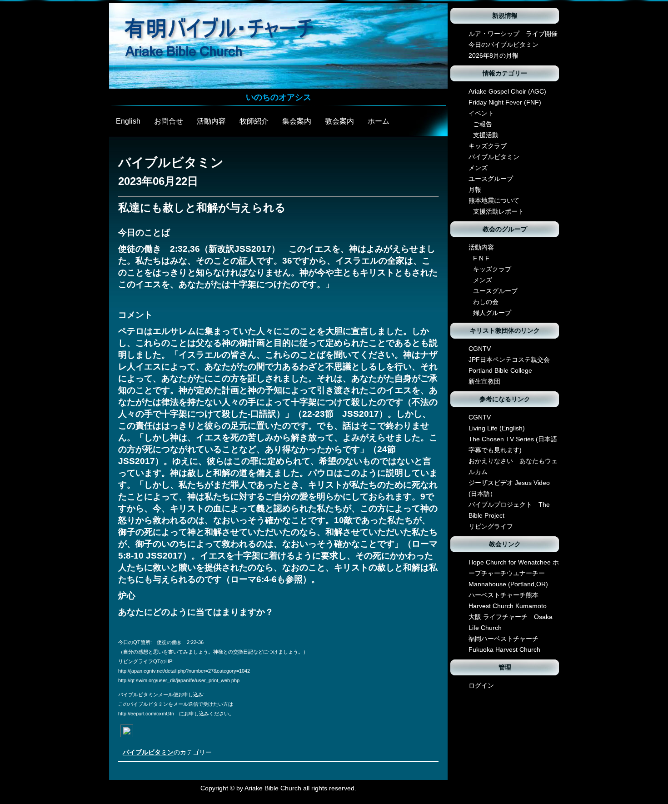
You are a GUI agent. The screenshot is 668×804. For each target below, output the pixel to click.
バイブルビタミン (148, 752)
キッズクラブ (488, 146)
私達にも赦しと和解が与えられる (202, 207)
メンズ (478, 167)
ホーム (378, 121)
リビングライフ (491, 526)
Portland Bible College (500, 370)
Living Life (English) (497, 428)
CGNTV (480, 348)
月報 (475, 189)
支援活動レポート (498, 211)
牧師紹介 (254, 121)
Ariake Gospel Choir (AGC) (507, 91)
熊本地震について (494, 200)
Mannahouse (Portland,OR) (508, 584)
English (128, 121)
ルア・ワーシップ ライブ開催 (513, 33)
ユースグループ (491, 178)
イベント (481, 113)
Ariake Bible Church (272, 788)
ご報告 (482, 124)
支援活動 (486, 135)
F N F (481, 258)
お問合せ (168, 121)
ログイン (481, 685)
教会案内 (339, 121)
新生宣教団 (484, 381)
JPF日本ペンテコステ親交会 (509, 359)
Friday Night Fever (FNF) (505, 102)
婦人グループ (492, 312)
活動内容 (211, 121)
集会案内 (296, 121)
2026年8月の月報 (493, 55)
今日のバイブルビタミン (503, 44)
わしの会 (486, 301)
